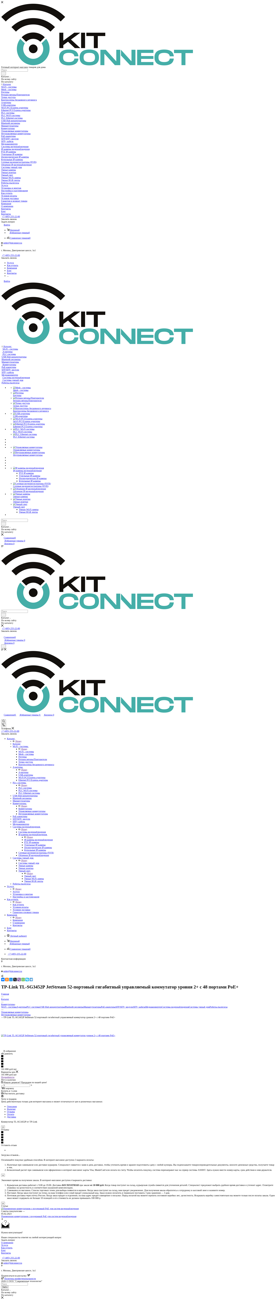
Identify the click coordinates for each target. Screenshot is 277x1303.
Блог (3, 1250)
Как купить (18, 904)
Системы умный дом (28, 863)
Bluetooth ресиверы (74, 1007)
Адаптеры (23, 772)
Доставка (11, 1117)
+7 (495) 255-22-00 (11, 216)
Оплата (10, 1114)
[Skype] (27, 979)
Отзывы (11, 1111)
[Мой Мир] (11, 979)
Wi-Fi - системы (26, 751)
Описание (12, 1106)
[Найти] (3, 73)
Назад (18, 741)
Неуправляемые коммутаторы (16, 1015)
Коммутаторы (25, 808)
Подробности (7, 1077)
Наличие (11, 1109)
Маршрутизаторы (92, 1007)
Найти (5, 1287)
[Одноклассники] (7, 979)
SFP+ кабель (139, 1007)
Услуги (16, 891)
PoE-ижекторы (108, 1007)
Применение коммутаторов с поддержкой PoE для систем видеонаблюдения (38, 1216)
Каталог (17, 744)
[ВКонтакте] (3, 979)
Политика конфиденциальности (20, 1278)
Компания (18, 920)
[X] (15, 979)
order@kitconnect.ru (12, 243)
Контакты (6, 1253)
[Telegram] (31, 979)
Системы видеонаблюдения (32, 832)
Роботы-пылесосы (219, 1007)
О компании (7, 1242)
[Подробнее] (2, 1219)
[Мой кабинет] (2, 634)
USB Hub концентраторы (52, 1007)
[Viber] (19, 979)
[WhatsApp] (23, 979)
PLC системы (25, 788)
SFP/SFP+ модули (124, 1007)
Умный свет (30, 876)
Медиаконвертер (153, 1007)
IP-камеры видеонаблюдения (38, 840)
